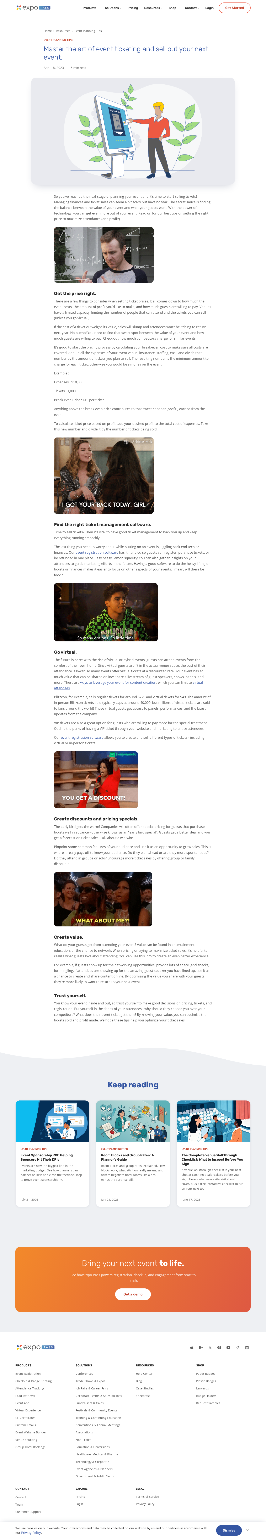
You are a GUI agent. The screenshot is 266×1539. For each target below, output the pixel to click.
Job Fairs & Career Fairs (92, 1388)
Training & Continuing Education (98, 1418)
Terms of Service (147, 1497)
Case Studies (145, 1388)
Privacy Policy (145, 1504)
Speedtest (143, 1396)
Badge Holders (206, 1396)
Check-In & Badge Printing (33, 1381)
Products (89, 8)
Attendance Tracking (29, 1388)
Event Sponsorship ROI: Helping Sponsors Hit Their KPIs (47, 1157)
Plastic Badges (206, 1381)
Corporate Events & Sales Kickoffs (99, 1396)
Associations (84, 1432)
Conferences (84, 1374)
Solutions (112, 8)
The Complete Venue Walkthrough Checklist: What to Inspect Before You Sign (212, 1159)
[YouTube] (228, 1347)
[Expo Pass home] (33, 7)
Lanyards (202, 1388)
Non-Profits (83, 1440)
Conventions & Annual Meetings (98, 1425)
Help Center (144, 1374)
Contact (191, 8)
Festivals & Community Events (96, 1410)
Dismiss (229, 1530)
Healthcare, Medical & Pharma (97, 1454)
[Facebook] (219, 1347)
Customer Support (28, 1512)
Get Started (234, 8)
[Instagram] (237, 1347)
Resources (152, 8)
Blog (139, 1381)
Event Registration (28, 1374)
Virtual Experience (28, 1410)
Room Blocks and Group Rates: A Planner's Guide (127, 1157)
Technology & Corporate (92, 1462)
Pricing (133, 8)
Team (19, 1504)
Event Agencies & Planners (94, 1469)
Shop (172, 8)
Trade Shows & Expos (90, 1381)
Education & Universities (93, 1447)
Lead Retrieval (25, 1396)
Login (209, 8)
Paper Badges (205, 1374)
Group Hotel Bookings (30, 1447)
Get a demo (133, 1294)
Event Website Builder (30, 1432)
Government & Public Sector (95, 1476)
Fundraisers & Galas (90, 1403)
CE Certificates (25, 1418)
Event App (22, 1403)
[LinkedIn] (247, 1347)
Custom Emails (25, 1425)
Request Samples (208, 1403)
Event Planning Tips (88, 31)
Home (48, 31)
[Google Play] (201, 1347)
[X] (210, 1347)
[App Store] (192, 1347)
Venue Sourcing (26, 1440)
